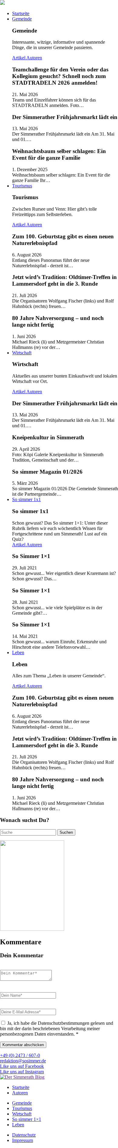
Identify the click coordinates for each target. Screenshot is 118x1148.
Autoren (34, 57)
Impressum (22, 1140)
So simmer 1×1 (26, 1119)
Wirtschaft (21, 352)
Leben (18, 652)
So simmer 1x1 (26, 499)
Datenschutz (24, 1134)
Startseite (20, 13)
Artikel (19, 57)
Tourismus (22, 185)
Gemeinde (22, 18)
